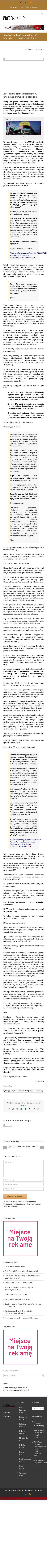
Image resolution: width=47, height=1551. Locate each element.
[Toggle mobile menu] (42, 13)
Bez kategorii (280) (22, 1410)
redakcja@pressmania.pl (18, 1388)
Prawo (31, 1091)
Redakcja (6, 1412)
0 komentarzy (39, 1091)
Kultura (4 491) (22, 1432)
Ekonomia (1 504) (23, 1418)
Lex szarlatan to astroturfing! (15, 1266)
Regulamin (7, 1416)
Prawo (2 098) (22, 1453)
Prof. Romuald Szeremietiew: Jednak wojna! (21, 1271)
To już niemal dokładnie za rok (16, 1294)
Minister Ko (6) (23, 1439)
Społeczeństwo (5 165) (23, 1460)
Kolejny (39, 49)
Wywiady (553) (22, 1474)
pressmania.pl (23, 1390)
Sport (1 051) (22, 1467)
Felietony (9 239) (22, 1425)
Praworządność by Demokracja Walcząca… (21, 1318)
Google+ (3, 1498)
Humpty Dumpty (10, 1091)
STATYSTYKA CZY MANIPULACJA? (19, 1283)
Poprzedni (30, 49)
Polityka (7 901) (22, 1446)
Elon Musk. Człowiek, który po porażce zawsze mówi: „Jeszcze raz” (38, 1449)
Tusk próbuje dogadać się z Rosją (17, 1299)
